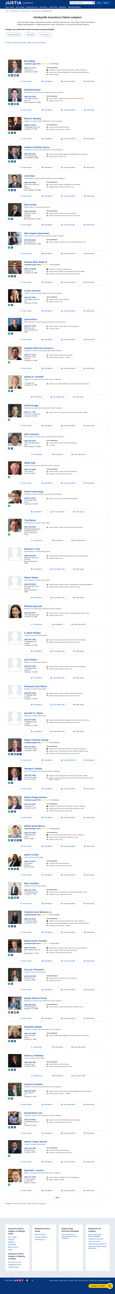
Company (70, 1280)
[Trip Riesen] (15, 525)
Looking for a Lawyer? (98, 1286)
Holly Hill (11, 1239)
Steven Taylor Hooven (35, 1141)
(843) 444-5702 (30, 947)
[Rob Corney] (15, 210)
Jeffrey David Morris (34, 826)
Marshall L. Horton (34, 1170)
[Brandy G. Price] (15, 554)
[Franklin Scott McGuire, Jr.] (15, 917)
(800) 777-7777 (30, 68)
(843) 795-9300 (30, 297)
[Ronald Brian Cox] (15, 1118)
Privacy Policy (93, 1280)
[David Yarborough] (15, 496)
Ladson (10, 1250)
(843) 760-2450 (30, 527)
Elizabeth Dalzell (33, 1026)
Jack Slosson (30, 659)
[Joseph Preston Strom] (15, 1003)
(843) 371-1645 (30, 412)
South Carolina (35, 11)
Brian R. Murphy (32, 118)
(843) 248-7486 (30, 211)
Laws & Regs (53, 7)
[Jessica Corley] (15, 860)
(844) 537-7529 (30, 326)
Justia (6, 11)
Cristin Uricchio (32, 290)
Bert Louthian (31, 883)
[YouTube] (17, 1280)
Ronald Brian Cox (33, 1112)
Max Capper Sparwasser (36, 233)
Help (75, 1280)
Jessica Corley (31, 854)
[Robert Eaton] (15, 582)
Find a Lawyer (9, 7)
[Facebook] (20, 1280)
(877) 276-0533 (30, 1119)
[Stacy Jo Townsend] (15, 974)
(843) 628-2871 (30, 613)
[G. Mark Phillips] (15, 638)
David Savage (31, 405)
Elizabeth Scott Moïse (35, 686)
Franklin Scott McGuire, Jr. (38, 912)
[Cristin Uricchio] (15, 296)
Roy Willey (29, 61)
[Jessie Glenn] (15, 324)
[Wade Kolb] (15, 468)
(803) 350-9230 (30, 747)
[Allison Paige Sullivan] (15, 802)
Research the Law (31, 7)
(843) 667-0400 (30, 775)
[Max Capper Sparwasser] (15, 238)
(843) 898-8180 (30, 1005)
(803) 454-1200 (30, 890)
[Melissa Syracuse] (15, 611)
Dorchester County (14, 1262)
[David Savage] (15, 410)
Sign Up (106, 2)
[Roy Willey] (15, 66)
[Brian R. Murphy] (15, 123)
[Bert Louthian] (15, 888)
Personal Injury (40, 1239)
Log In (99, 2)
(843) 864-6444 (30, 240)
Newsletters (62, 7)
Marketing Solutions (74, 7)
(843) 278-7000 (30, 182)
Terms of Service (83, 1280)
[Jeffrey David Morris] (15, 831)
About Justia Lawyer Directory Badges (95, 1235)
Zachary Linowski (33, 1084)
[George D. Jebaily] (15, 773)
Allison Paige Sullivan (35, 797)
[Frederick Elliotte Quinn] (15, 152)
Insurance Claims (25, 11)
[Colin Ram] (15, 181)
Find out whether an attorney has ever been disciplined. (69, 1236)
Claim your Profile (94, 1241)
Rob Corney (30, 204)
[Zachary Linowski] (15, 1089)
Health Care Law (40, 1234)
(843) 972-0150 (30, 498)
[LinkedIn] (15, 1280)
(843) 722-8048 (30, 269)
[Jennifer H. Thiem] (15, 718)
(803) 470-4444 (30, 833)
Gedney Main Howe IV (35, 261)
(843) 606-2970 (30, 441)
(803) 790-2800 (30, 1033)
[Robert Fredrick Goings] (15, 745)
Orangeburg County (14, 1265)
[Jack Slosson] (15, 664)
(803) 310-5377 (30, 861)
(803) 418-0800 (30, 469)
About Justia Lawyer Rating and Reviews (97, 1247)
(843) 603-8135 (30, 154)
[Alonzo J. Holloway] (15, 1060)
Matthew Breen (32, 89)
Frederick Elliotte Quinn (37, 147)
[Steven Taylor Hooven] (15, 1147)
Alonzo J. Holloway (33, 1055)
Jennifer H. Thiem (33, 713)
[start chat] (110, 1286)
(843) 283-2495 (30, 96)
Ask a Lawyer (20, 7)
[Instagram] (22, 1280)
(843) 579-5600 (30, 720)
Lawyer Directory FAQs (95, 1239)
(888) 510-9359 (30, 125)
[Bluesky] (27, 1280)
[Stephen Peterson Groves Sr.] (15, 353)
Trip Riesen (30, 520)
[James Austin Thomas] (15, 946)
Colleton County (13, 1267)
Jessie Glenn (30, 319)
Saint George (12, 1237)
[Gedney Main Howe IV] (15, 267)
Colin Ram (29, 175)
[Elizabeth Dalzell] (15, 1032)
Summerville (12, 1245)
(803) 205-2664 (30, 1091)
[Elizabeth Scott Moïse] (15, 691)
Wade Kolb (29, 462)
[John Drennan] (15, 439)
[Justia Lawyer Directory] (13, 2)
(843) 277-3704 (30, 355)
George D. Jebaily (33, 768)
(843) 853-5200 (30, 639)
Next (57, 1198)
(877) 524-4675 (30, 804)
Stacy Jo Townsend (34, 969)
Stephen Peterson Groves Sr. (39, 348)
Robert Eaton (31, 577)
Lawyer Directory (14, 11)
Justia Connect (53, 1280)
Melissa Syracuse (33, 606)
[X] (30, 1280)
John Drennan (31, 434)
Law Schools (43, 7)
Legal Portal (63, 1280)
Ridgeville (11, 1242)
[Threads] (25, 1280)
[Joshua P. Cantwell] (15, 382)
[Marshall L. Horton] (15, 1175)
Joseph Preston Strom (35, 998)
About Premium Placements (97, 1244)
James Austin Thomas (35, 940)
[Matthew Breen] (15, 95)
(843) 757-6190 (30, 1177)
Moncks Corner (13, 1247)
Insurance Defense (41, 1237)
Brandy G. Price (32, 548)
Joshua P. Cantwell (34, 376)
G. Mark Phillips (32, 632)
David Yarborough (33, 491)
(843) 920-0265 (30, 555)
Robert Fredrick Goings (36, 739)
